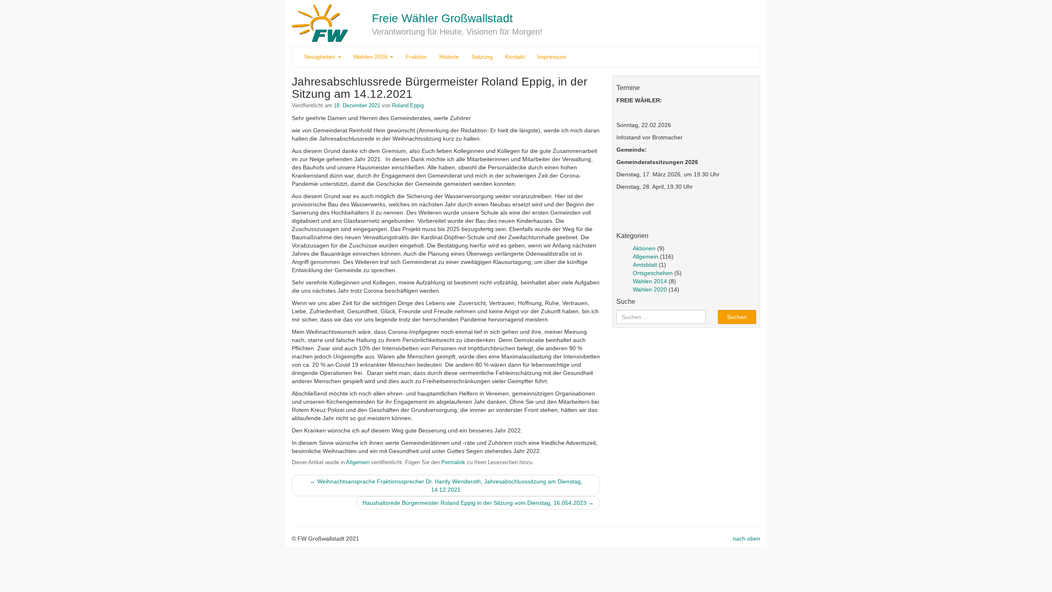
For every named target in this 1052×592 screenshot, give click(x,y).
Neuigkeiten (321, 56)
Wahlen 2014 (650, 281)
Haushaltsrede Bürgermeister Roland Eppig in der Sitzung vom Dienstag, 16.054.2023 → (478, 503)
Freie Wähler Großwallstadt (442, 18)
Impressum (551, 56)
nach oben (746, 538)
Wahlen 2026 (371, 56)
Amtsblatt (645, 264)
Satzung (482, 56)
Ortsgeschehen (653, 273)
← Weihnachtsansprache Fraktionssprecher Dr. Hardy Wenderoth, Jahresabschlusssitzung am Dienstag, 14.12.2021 (446, 485)
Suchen (737, 317)
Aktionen (644, 248)
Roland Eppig (408, 106)
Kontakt (515, 56)
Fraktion (416, 56)
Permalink (453, 462)
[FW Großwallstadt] (320, 22)
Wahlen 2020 (650, 289)
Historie (449, 56)
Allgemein (357, 462)
